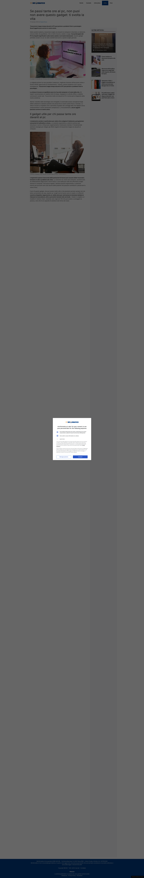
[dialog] (72, 439)
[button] (72, 439)
